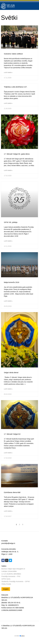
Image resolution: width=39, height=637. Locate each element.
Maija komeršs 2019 (11, 282)
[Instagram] (6, 560)
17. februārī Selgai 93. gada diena (17, 154)
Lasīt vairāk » (8, 72)
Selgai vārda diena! (11, 372)
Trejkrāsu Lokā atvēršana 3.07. (15, 87)
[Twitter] (10, 560)
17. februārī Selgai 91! (12, 434)
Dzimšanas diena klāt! (12, 492)
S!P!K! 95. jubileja (10, 222)
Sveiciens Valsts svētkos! (13, 54)
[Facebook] (3, 560)
